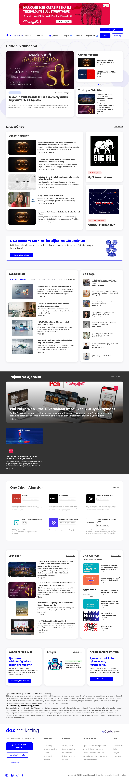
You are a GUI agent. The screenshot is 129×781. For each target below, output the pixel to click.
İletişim (116, 749)
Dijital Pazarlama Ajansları (94, 745)
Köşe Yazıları (90, 36)
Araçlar (62, 279)
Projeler (66, 36)
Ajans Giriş (117, 36)
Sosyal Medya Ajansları (93, 749)
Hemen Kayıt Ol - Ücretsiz (20, 681)
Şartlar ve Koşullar (105, 775)
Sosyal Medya (50, 749)
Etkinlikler (79, 36)
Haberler (28, 36)
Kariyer (116, 752)
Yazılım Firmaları (90, 759)
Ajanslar (55, 36)
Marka (47, 759)
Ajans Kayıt (111, 30)
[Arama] (97, 36)
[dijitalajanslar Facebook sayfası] (22, 775)
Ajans (46, 752)
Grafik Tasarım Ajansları (93, 752)
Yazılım (65, 759)
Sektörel (48, 756)
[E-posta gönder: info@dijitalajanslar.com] (17, 775)
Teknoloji (48, 745)
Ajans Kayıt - (17, 755)
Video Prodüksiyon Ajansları (95, 756)
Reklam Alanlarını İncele (21, 255)
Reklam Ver (15, 762)
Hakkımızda (118, 745)
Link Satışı (117, 756)
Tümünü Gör (118, 127)
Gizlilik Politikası (120, 775)
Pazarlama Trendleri (17, 279)
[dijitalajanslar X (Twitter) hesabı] (7, 775)
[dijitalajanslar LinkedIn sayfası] (12, 775)
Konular (40, 36)
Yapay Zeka (67, 745)
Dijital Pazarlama (69, 756)
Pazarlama (67, 752)
